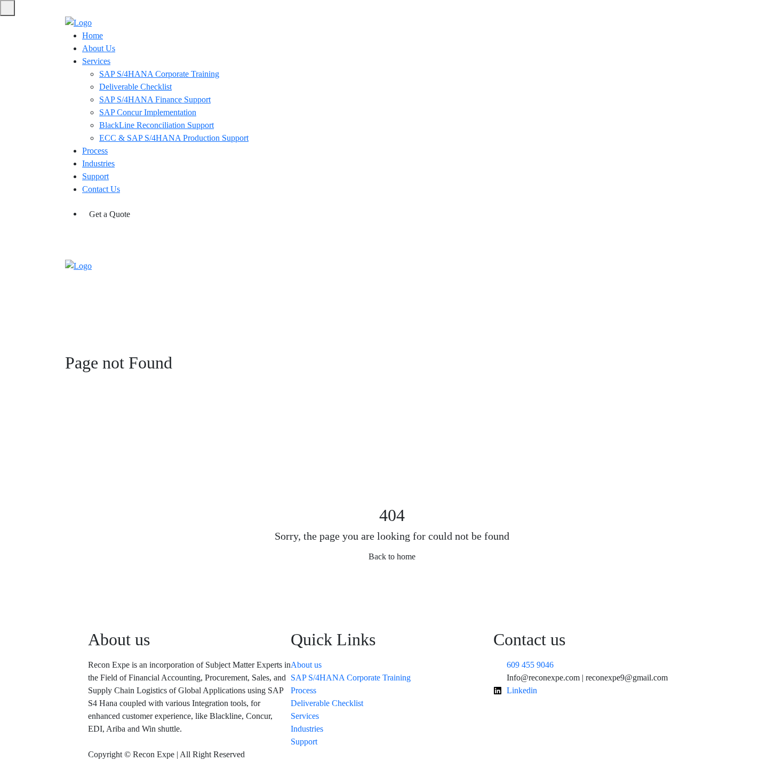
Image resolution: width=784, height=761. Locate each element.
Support (95, 176)
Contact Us (101, 189)
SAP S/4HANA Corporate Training (159, 73)
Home (92, 35)
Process (95, 150)
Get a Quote (109, 214)
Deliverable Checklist (135, 86)
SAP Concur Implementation (147, 112)
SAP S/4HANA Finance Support (155, 99)
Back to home (392, 556)
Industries (98, 163)
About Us (98, 48)
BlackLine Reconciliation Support (156, 125)
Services (96, 61)
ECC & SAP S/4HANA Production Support (174, 137)
